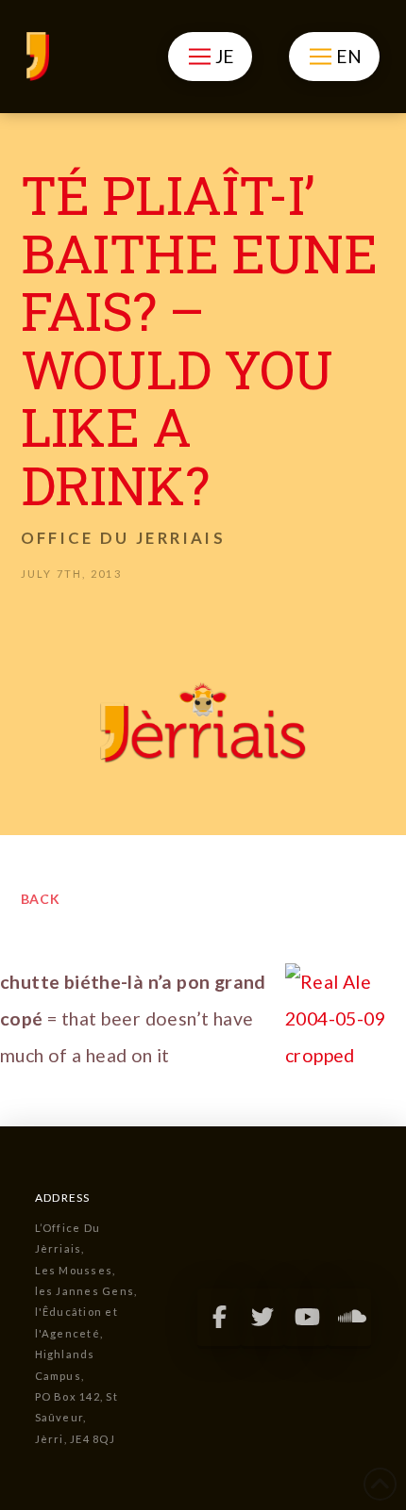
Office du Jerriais (123, 538)
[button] (210, 56)
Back (41, 899)
